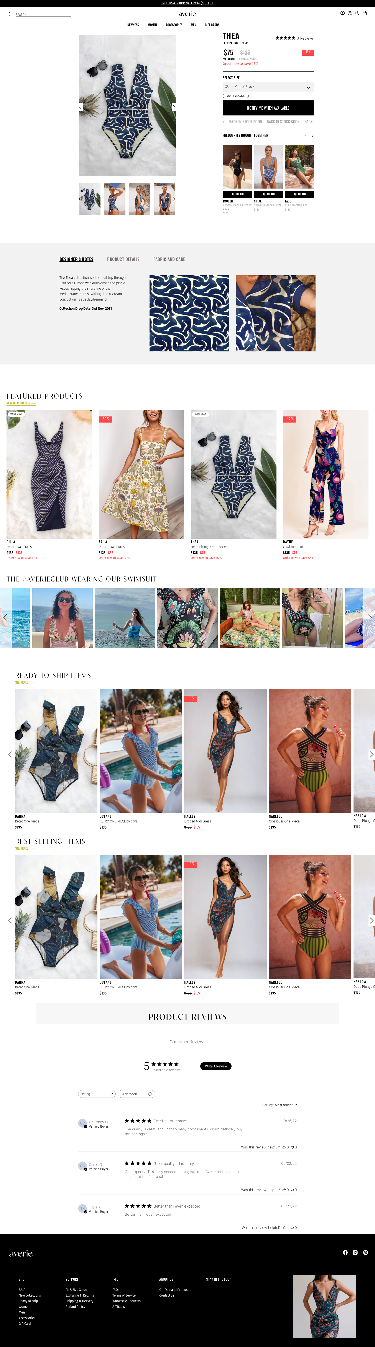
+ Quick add (237, 194)
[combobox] (43, 15)
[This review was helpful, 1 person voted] (284, 1227)
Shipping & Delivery (79, 1301)
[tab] (76, 259)
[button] (6, 618)
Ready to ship (28, 1301)
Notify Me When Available (268, 108)
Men (22, 1312)
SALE (22, 1290)
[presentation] (76, 259)
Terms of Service (123, 1295)
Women (24, 1307)
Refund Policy (75, 1307)
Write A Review (216, 1066)
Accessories (27, 1318)
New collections (30, 1295)
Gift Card (25, 1324)
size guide (239, 95)
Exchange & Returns (80, 1295)
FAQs (115, 1290)
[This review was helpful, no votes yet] (284, 1147)
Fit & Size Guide (76, 1290)
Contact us (166, 1295)
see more (21, 683)
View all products (18, 403)
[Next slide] (173, 108)
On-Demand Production (176, 1290)
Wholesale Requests (126, 1301)
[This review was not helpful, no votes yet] (292, 1147)
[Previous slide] (80, 108)
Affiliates (118, 1307)
